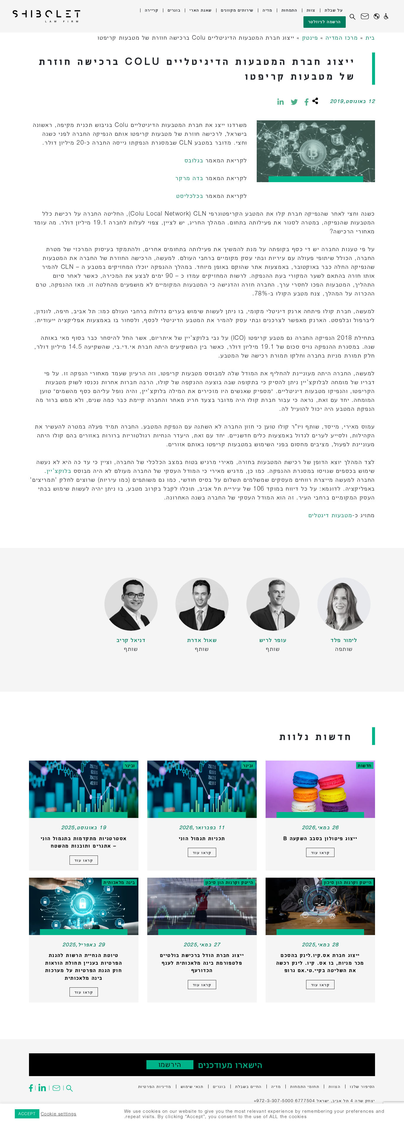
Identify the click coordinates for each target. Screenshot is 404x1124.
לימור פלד (344, 639)
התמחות (290, 9)
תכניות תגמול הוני (202, 838)
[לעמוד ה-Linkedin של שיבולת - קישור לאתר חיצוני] (42, 1088)
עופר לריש (273, 639)
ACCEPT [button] (27, 1113)
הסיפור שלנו (362, 1086)
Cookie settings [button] (59, 1113)
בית (370, 37)
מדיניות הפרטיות (154, 1086)
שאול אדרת (202, 639)
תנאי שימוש (192, 1086)
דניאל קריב (131, 639)
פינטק (310, 37)
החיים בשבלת (248, 1086)
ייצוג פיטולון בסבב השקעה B (320, 838)
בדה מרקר (189, 177)
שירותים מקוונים (237, 9)
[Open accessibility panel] (386, 16)
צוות (311, 9)
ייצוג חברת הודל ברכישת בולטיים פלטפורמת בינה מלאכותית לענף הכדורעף (202, 962)
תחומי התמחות (304, 1086)
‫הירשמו (170, 1064)
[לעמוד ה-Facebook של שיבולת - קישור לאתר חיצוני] (32, 1088)
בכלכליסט (189, 195)
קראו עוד (320, 852)
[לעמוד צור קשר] (56, 1088)
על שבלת (334, 9)
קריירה (152, 9)
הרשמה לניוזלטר (324, 21)
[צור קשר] (364, 16)
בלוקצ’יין (59, 470)
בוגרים (174, 9)
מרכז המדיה (342, 37)
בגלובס (194, 160)
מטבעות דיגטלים (330, 515)
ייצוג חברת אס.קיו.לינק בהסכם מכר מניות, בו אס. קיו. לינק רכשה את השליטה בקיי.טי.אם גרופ (320, 962)
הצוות (334, 1086)
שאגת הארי (200, 9)
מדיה (267, 9)
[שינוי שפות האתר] (377, 16)
